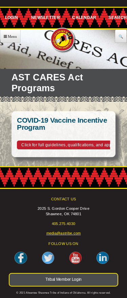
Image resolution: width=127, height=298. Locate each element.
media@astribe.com (63, 233)
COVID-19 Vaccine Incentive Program (62, 123)
